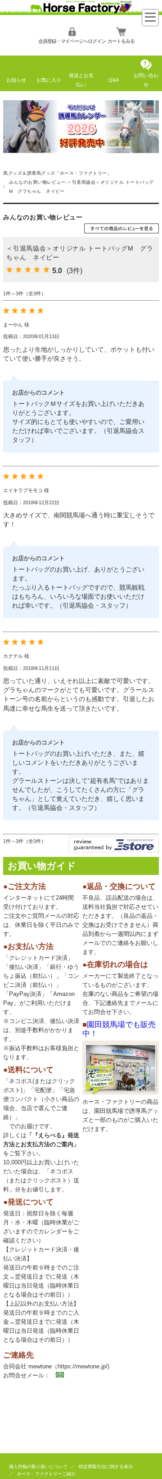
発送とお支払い (81, 80)
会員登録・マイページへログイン (72, 41)
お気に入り (48, 80)
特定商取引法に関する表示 (106, 1466)
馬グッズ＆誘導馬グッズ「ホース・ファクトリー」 (57, 173)
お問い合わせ (146, 80)
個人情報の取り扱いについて (38, 1466)
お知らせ (16, 80)
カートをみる (121, 41)
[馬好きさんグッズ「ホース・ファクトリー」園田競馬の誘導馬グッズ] (81, 12)
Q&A (113, 80)
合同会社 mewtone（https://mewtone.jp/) (56, 1366)
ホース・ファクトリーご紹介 (46, 1473)
